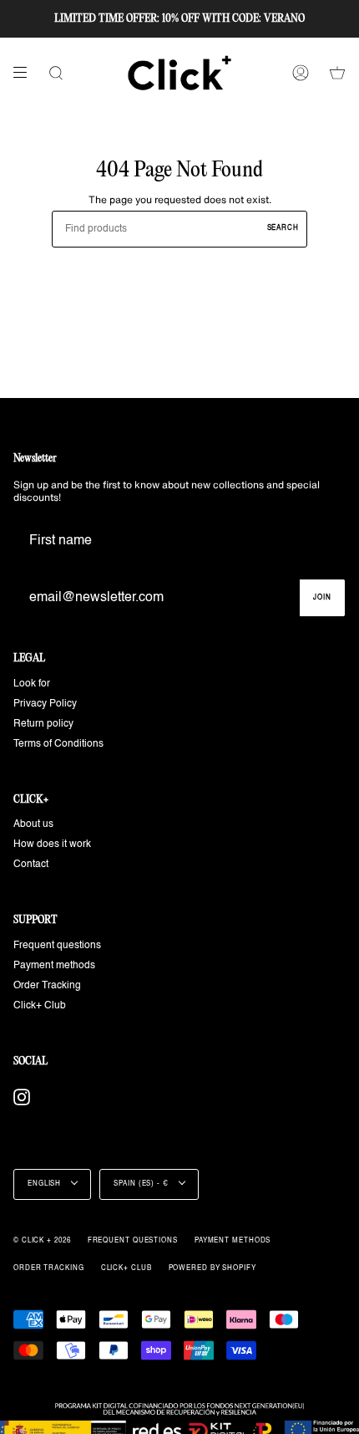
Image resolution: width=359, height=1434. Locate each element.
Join (322, 598)
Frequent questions (57, 946)
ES (36, 18)
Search (283, 228)
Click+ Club (39, 1006)
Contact (30, 865)
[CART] (337, 73)
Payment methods (54, 966)
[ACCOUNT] (300, 73)
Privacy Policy (45, 704)
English (45, 1184)
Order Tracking (47, 986)
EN (20, 18)
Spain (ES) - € (142, 1184)
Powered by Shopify (212, 1268)
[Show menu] (25, 72)
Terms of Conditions (58, 744)
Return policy (43, 724)
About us (33, 824)
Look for (31, 684)
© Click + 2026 (42, 1241)
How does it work (52, 844)
